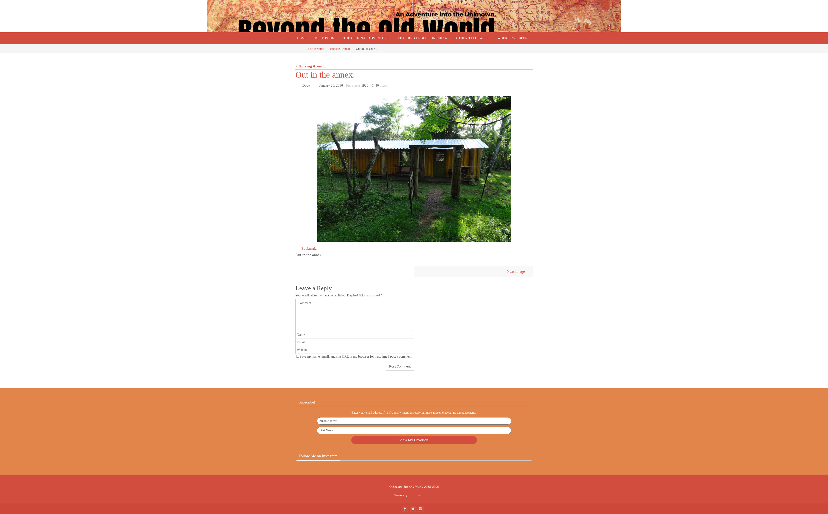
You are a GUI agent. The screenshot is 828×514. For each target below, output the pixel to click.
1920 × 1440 (370, 85)
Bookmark (308, 248)
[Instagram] (420, 508)
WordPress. (427, 495)
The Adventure (315, 48)
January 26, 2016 (331, 85)
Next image (516, 271)
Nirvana (413, 495)
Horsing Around (340, 48)
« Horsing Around (310, 66)
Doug (306, 85)
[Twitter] (413, 508)
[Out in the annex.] (414, 169)
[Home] (298, 48)
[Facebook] (405, 508)
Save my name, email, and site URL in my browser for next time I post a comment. (356, 356)
